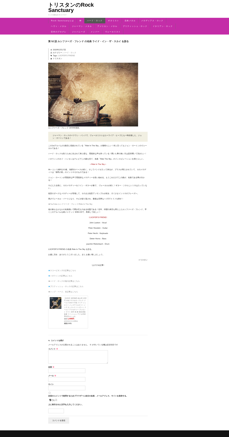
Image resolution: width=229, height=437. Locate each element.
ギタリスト (113, 21)
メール (52, 376)
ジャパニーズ (78, 32)
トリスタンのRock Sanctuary (71, 7)
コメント (53, 349)
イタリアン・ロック (163, 26)
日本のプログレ (59, 32)
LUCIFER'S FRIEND (66, 55)
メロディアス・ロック (152, 21)
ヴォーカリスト (113, 32)
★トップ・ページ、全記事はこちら (63, 292)
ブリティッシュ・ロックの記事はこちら (66, 286)
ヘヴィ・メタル (59, 26)
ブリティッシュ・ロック (135, 26)
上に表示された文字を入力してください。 (65, 404)
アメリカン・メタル (107, 26)
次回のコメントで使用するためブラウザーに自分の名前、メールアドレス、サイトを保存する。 (88, 396)
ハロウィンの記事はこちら (61, 276)
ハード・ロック (95, 21)
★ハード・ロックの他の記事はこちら (64, 281)
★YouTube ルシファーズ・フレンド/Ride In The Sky (70, 204)
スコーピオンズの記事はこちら (63, 270)
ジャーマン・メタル (82, 26)
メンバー (95, 32)
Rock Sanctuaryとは (62, 21)
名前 (51, 367)
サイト (51, 384)
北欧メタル (130, 21)
